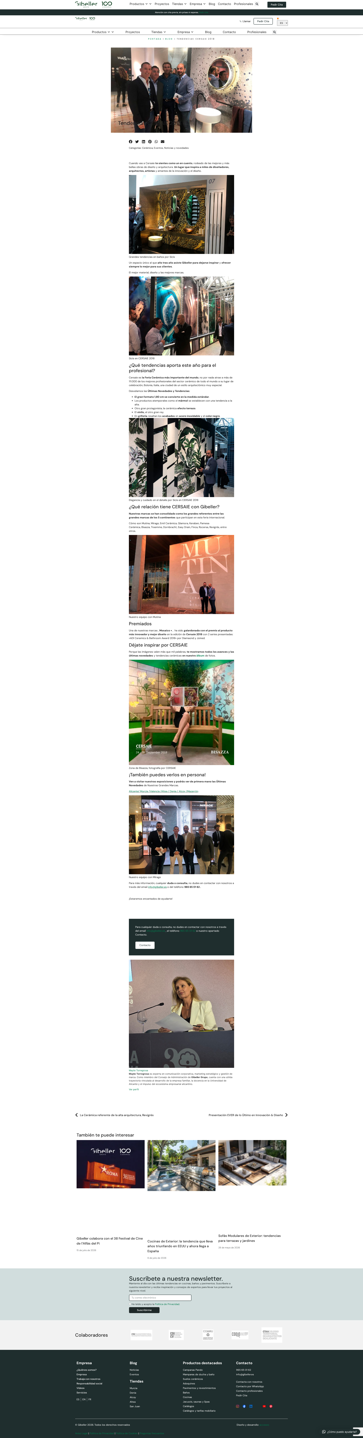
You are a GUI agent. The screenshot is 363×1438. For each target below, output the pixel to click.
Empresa (196, 4)
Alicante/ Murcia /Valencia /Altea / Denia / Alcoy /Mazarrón (163, 791)
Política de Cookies (127, 1433)
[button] (257, 4)
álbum (200, 655)
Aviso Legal (81, 1433)
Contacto (224, 4)
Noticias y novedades (176, 147)
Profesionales (243, 4)
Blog (212, 4)
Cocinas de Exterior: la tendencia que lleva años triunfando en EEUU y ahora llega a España (180, 1246)
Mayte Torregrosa (138, 1070)
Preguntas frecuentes (152, 1433)
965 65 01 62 (188, 931)
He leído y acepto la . (156, 1304)
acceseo (264, 1424)
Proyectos (162, 4)
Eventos (158, 147)
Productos (137, 4)
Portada (155, 38)
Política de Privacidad (167, 1304)
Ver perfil (134, 1089)
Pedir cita (203, 12)
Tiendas (177, 4)
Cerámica (147, 147)
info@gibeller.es (157, 887)
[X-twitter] (257, 1406)
